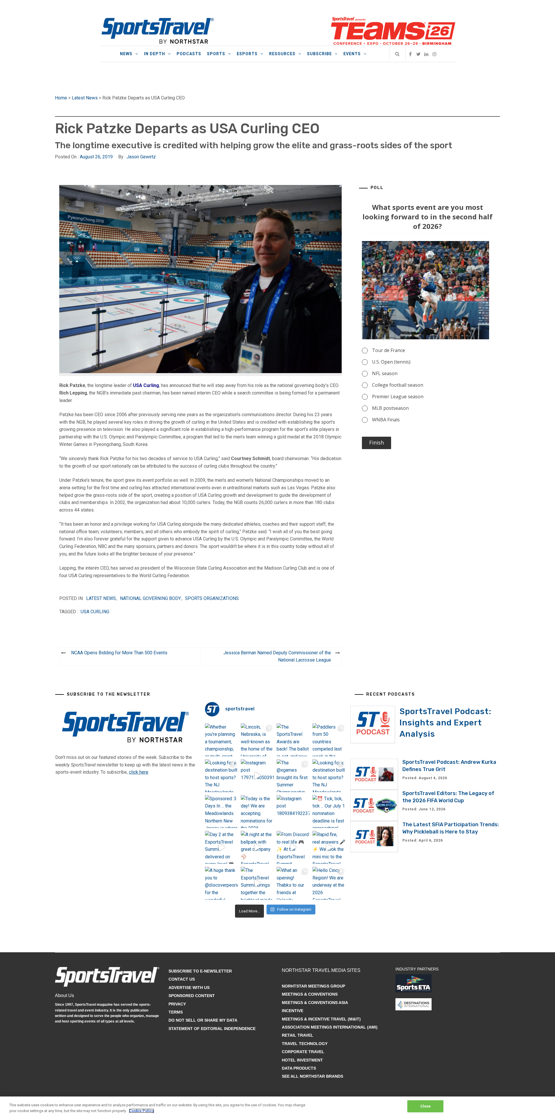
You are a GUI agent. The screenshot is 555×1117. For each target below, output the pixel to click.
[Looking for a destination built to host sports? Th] (221, 775)
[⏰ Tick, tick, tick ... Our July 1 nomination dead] (328, 811)
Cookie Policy (141, 1111)
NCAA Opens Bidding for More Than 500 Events (119, 652)
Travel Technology (305, 1043)
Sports (216, 53)
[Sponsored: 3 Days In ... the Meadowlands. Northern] (221, 811)
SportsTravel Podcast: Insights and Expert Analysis (445, 723)
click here (138, 772)
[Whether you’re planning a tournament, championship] (221, 739)
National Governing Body (150, 598)
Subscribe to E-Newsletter (200, 971)
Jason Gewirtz (141, 157)
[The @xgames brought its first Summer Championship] (293, 775)
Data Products (299, 1068)
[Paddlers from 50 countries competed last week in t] (328, 739)
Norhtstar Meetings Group (313, 986)
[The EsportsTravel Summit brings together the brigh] (257, 883)
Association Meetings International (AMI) (330, 1027)
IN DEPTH (154, 53)
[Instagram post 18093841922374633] (293, 811)
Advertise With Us (189, 987)
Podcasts (189, 53)
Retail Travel (297, 1035)
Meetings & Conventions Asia (315, 1002)
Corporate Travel (303, 1051)
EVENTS (352, 53)
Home (61, 98)
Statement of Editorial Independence (212, 1028)
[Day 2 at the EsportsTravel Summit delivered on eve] (221, 847)
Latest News (85, 98)
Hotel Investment (302, 1060)
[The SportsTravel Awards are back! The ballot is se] (293, 739)
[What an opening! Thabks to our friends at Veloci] (293, 883)
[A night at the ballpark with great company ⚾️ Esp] (257, 847)
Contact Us (182, 979)
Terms (176, 1012)
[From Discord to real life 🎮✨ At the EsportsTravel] (293, 847)
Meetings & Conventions (310, 994)
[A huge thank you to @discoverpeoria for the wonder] (221, 883)
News (126, 53)
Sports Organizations (212, 598)
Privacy (177, 1004)
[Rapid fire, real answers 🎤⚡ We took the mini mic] (328, 847)
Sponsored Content (192, 995)
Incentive (292, 1010)
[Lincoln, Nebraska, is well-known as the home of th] (257, 739)
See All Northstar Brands (312, 1076)
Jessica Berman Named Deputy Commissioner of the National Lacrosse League (277, 656)
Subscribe (319, 53)
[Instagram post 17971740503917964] (257, 775)
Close (425, 1106)
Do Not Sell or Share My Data (203, 1020)
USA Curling (95, 611)
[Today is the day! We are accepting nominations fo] (257, 811)
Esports (247, 53)
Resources (282, 53)
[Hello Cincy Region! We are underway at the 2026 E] (328, 883)
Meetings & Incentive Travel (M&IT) (321, 1019)
